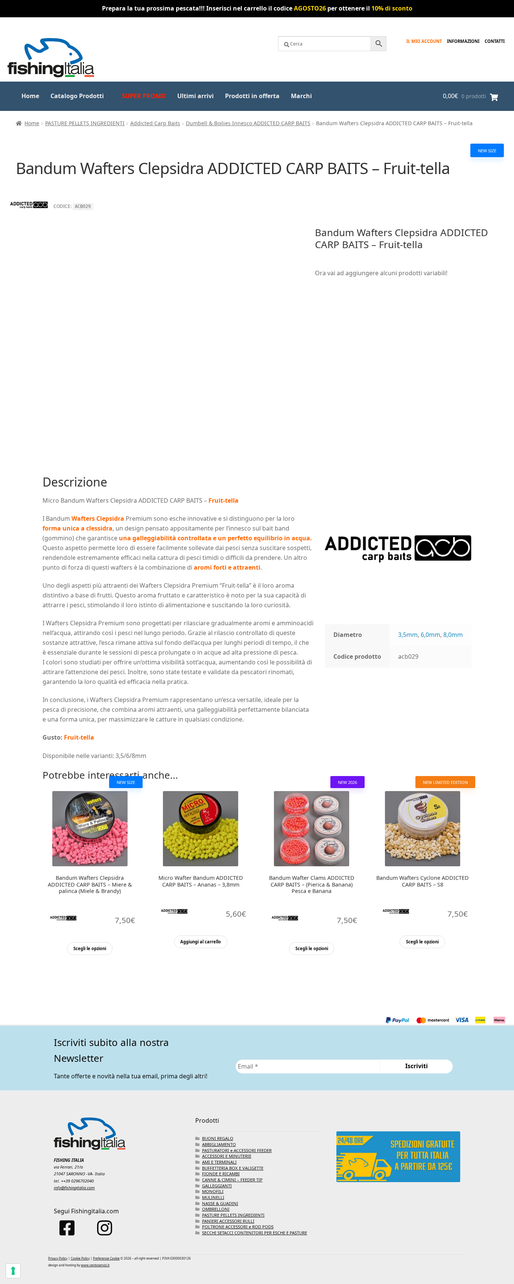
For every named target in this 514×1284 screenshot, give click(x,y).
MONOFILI (213, 1191)
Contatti (495, 41)
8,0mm (453, 635)
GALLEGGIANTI (217, 1185)
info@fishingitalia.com (74, 1187)
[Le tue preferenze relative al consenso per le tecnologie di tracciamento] (13, 1271)
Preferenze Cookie (106, 1258)
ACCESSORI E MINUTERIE (226, 1156)
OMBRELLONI (216, 1209)
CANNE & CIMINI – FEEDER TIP (232, 1179)
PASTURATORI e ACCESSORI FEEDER (237, 1150)
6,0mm (430, 635)
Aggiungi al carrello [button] (200, 941)
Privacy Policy (57, 1258)
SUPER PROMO (144, 96)
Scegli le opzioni (89, 948)
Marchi (301, 96)
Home (30, 96)
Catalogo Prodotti (77, 96)
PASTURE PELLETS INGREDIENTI (85, 123)
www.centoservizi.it (95, 1265)
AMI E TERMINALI (219, 1162)
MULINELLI (213, 1197)
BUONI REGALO (217, 1138)
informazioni (463, 41)
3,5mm (408, 635)
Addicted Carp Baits (155, 123)
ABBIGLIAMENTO (219, 1144)
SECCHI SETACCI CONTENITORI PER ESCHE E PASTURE (254, 1232)
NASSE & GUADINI (220, 1203)
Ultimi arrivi (195, 96)
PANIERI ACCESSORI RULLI (228, 1221)
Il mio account (424, 41)
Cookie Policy (80, 1258)
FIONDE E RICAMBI (221, 1173)
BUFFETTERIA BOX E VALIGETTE (232, 1168)
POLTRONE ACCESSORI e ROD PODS (238, 1226)
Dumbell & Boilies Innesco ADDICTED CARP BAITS (248, 123)
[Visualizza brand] (29, 221)
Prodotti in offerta (252, 96)
